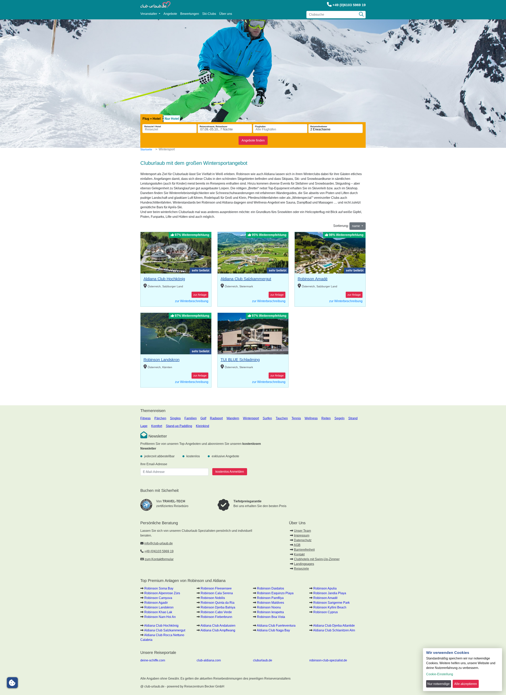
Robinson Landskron (161, 359)
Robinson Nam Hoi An (160, 617)
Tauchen (282, 418)
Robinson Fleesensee (216, 588)
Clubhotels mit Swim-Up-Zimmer (317, 559)
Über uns (225, 13)
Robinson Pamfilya (270, 598)
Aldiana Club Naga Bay (273, 630)
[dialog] (462, 669)
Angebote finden (253, 140)
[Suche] (361, 14)
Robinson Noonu (269, 607)
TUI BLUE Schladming (240, 359)
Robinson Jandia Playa (329, 593)
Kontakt (299, 554)
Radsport (216, 418)
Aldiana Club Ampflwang (217, 630)
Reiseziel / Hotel (152, 126)
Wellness (311, 418)
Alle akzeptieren (465, 684)
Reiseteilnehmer (318, 126)
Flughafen (260, 126)
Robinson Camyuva (158, 598)
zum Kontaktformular (159, 559)
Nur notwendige (438, 684)
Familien (190, 418)
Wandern (233, 418)
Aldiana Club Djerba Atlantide (334, 625)
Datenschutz (303, 540)
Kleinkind (202, 426)
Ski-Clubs (209, 13)
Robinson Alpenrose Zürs (162, 593)
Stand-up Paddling (179, 426)
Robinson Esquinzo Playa (275, 593)
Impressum (301, 535)
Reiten (326, 418)
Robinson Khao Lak (158, 612)
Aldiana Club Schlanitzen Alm (334, 630)
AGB (297, 545)
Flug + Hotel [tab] (151, 118)
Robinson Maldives (270, 602)
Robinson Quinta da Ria (217, 602)
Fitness (145, 418)
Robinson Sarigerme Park (331, 602)
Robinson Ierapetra (270, 612)
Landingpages (304, 564)
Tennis (296, 418)
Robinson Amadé (313, 279)
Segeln (339, 418)
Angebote (170, 13)
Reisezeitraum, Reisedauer (213, 126)
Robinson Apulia (325, 588)
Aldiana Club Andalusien (217, 625)
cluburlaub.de (262, 660)
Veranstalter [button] (149, 13)
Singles (175, 418)
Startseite (146, 149)
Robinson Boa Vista (271, 617)
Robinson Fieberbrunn (216, 617)
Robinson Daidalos (270, 588)
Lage (143, 426)
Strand (353, 418)
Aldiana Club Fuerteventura (276, 625)
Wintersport (251, 418)
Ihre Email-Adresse (153, 464)
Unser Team (302, 530)
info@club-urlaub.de (158, 543)
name (356, 226)
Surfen (267, 418)
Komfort (156, 426)
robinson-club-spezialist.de (328, 660)
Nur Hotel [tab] (172, 118)
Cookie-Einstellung (439, 674)
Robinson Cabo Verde (216, 612)
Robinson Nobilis (213, 598)
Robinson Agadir (156, 602)
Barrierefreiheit (304, 549)
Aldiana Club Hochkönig (164, 279)
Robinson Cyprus (325, 612)
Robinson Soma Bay (158, 588)
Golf (203, 418)
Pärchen (160, 418)
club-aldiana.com (209, 660)
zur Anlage (200, 294)
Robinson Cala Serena (217, 593)
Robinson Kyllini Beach (329, 607)
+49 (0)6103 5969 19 (349, 5)
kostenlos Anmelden (229, 471)
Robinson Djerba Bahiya (218, 607)
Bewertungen (189, 13)
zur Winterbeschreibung (191, 301)
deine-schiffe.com (152, 660)
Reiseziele (301, 568)
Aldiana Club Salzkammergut (246, 279)
